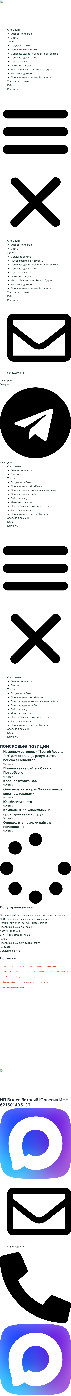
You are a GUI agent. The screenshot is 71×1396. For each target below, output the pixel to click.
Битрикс (19, 977)
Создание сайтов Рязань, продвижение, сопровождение (33, 915)
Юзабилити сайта (17, 802)
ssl (51, 971)
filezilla (22, 966)
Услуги (11, 41)
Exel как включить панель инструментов (23, 922)
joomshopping (52, 966)
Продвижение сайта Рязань (27, 49)
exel (12, 966)
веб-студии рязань (28, 982)
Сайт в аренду (19, 61)
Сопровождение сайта (24, 57)
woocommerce (62, 971)
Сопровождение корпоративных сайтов (34, 53)
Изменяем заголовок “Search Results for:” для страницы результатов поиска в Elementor (33, 756)
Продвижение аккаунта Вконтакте (31, 77)
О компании (14, 29)
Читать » (8, 764)
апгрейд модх (33, 977)
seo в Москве (39, 971)
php (27, 971)
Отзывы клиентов (21, 33)
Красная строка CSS (20, 781)
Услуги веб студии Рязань (15, 934)
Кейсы (11, 85)
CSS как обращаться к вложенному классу (25, 919)
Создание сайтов (21, 45)
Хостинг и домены (22, 73)
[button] (35, 167)
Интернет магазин (21, 65)
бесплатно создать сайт (54, 977)
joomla (39, 966)
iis (31, 966)
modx (18, 971)
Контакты (12, 89)
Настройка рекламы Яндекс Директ (32, 69)
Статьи (15, 37)
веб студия (45, 982)
